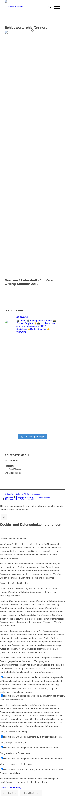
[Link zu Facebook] (47, 493)
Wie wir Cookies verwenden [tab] (13, 538)
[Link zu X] (57, 493)
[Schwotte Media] (27, 6)
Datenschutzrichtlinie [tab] (10, 773)
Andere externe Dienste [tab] (11, 699)
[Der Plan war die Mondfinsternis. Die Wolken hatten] (32, 355)
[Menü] (55, 6)
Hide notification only (31, 793)
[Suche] (47, 6)
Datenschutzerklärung (10, 787)
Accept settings (9, 793)
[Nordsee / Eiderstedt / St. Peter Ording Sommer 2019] (32, 33)
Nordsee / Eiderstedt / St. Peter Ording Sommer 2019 (29, 282)
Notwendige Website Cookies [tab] (14, 582)
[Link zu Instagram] (52, 493)
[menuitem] (47, 6)
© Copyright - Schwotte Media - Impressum (22, 493)
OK (4, 516)
